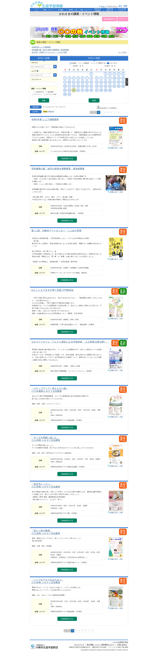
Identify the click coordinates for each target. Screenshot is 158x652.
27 (82, 90)
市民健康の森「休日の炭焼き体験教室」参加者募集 (50, 50)
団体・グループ (85, 10)
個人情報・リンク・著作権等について (100, 645)
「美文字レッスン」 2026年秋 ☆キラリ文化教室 (45, 485)
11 (74, 82)
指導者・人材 (73, 10)
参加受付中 (40, 92)
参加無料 (51, 92)
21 (87, 86)
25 (74, 90)
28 (87, 90)
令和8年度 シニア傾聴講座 (41, 47)
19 (78, 86)
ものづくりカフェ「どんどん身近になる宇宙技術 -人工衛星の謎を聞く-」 (70, 341)
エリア (33, 71)
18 (74, 86)
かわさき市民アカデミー (122, 9)
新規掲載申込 (109, 19)
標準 (125, 6)
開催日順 (51, 111)
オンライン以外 (51, 94)
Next (126, 82)
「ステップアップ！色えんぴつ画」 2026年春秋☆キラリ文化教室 (49, 389)
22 (91, 86)
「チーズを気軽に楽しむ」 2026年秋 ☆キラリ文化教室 (45, 439)
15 (91, 82)
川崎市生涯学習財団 (97, 9)
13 (82, 82)
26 (78, 90)
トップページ (36, 9)
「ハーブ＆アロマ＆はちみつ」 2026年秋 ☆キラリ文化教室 (47, 581)
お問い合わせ (122, 645)
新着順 (45, 111)
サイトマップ (79, 645)
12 (78, 82)
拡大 (120, 6)
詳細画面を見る (67, 158)
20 (82, 86)
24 (69, 90)
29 (91, 90)
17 (69, 86)
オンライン (38, 94)
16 (65, 86)
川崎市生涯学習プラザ (109, 9)
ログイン (123, 19)
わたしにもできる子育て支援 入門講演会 (52, 290)
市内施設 (61, 10)
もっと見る (122, 52)
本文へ (103, 6)
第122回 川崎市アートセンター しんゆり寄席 (49, 52)
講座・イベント (48, 10)
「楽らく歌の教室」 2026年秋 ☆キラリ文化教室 (45, 532)
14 (87, 82)
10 (69, 82)
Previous (61, 82)
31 (69, 94)
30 (65, 94)
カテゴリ (34, 63)
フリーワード (36, 79)
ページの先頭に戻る (121, 642)
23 (65, 90)
